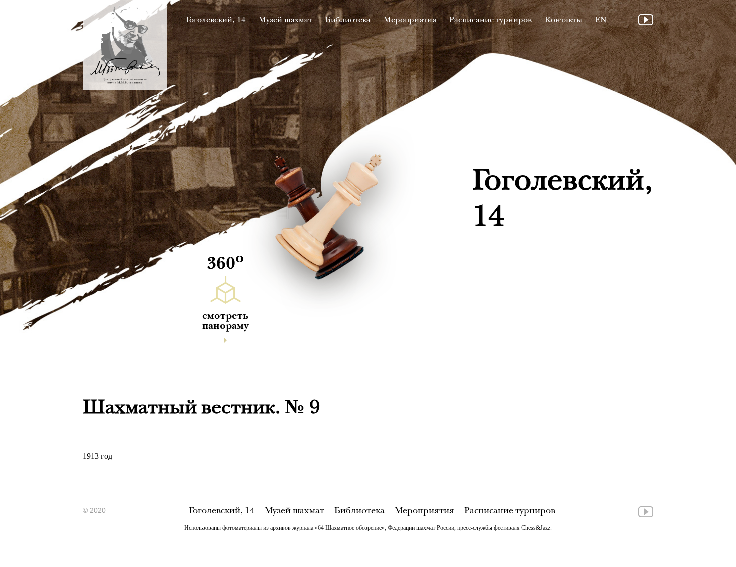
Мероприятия (410, 20)
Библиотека (348, 20)
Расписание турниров (490, 20)
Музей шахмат (285, 20)
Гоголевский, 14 (216, 20)
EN (601, 20)
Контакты (563, 20)
